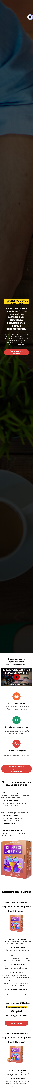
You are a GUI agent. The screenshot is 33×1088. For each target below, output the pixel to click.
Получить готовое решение (16, 352)
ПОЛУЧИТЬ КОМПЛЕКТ (17, 1023)
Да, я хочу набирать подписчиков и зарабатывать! (16, 769)
